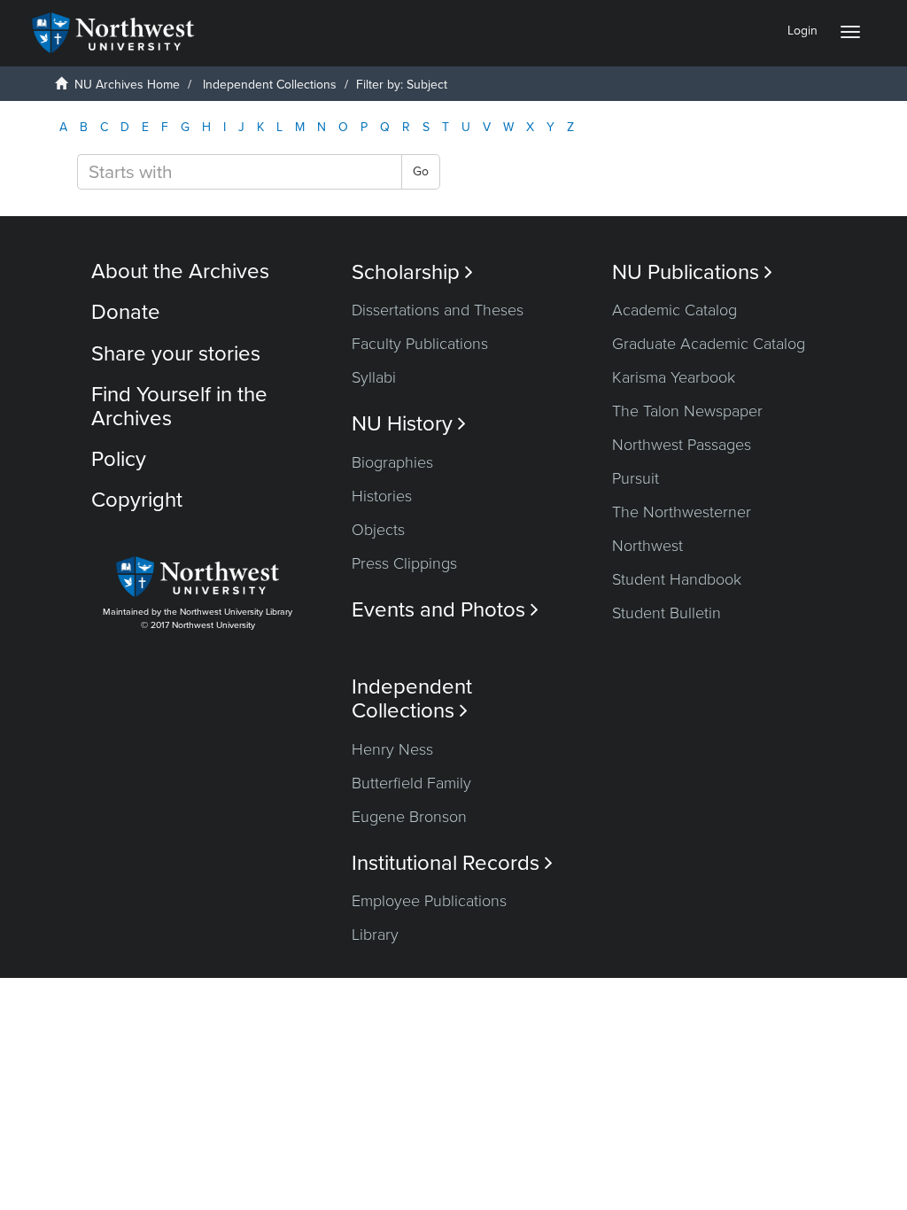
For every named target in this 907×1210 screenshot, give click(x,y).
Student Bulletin (666, 613)
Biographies (392, 462)
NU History (409, 424)
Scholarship (412, 272)
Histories (382, 496)
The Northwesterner (681, 512)
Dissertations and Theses (437, 310)
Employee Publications (429, 901)
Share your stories (175, 354)
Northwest (647, 545)
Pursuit (635, 478)
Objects (378, 529)
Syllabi (374, 377)
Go (421, 171)
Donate (125, 312)
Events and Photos (445, 610)
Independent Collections (270, 84)
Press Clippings (404, 563)
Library (375, 934)
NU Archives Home (127, 84)
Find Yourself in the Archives (179, 406)
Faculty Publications (420, 343)
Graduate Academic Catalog (708, 343)
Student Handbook (676, 579)
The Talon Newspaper (687, 411)
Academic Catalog (674, 310)
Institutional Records (452, 863)
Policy (118, 459)
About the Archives (180, 271)
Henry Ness (392, 749)
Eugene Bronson (409, 816)
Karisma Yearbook (673, 377)
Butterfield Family (411, 783)
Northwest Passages (681, 444)
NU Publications (692, 272)
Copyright (136, 500)
